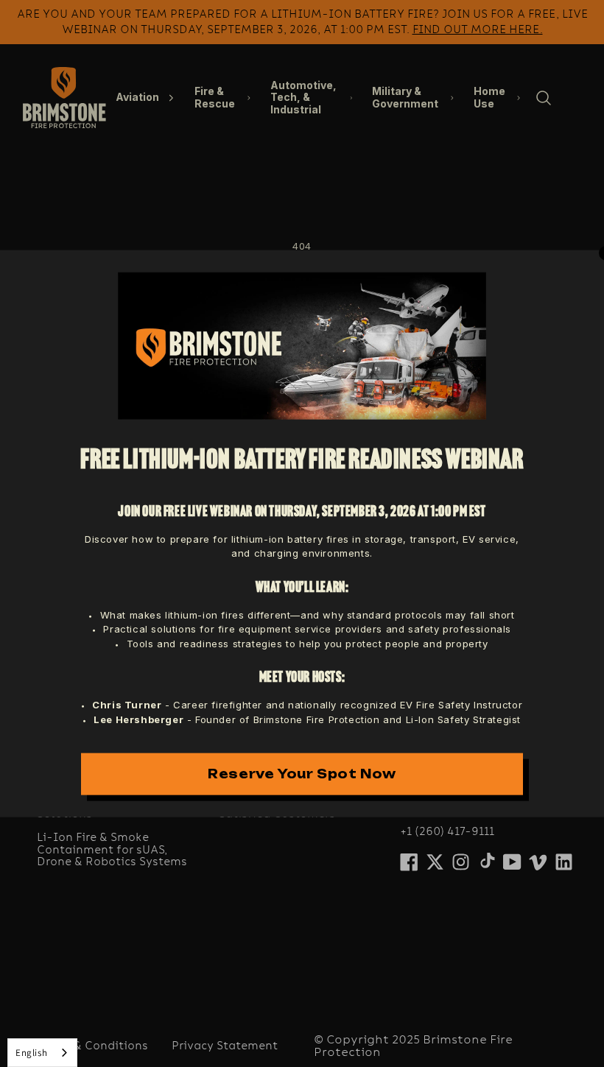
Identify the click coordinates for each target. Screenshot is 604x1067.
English (31, 1052)
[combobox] (42, 1052)
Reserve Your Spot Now (302, 774)
